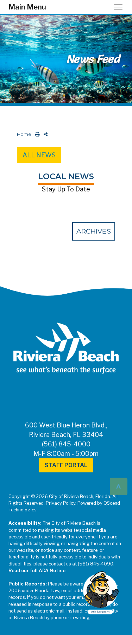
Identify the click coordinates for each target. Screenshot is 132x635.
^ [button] (118, 486)
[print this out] (36, 134)
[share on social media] (44, 134)
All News (39, 155)
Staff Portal (66, 465)
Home (24, 134)
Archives (93, 231)
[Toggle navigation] (120, 7)
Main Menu (27, 7)
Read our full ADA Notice (36, 570)
